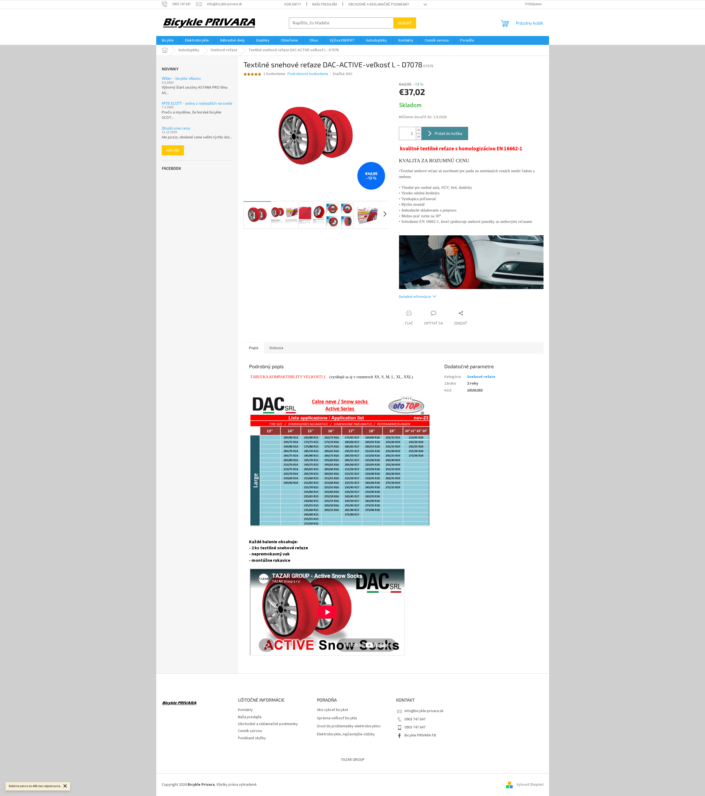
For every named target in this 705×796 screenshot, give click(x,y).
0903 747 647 (414, 719)
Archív (173, 150)
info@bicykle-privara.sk (423, 711)
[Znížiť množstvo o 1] (418, 136)
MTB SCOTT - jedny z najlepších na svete (197, 103)
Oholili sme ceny (176, 128)
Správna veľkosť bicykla (337, 718)
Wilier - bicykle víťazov (181, 78)
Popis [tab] (253, 348)
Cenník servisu (250, 731)
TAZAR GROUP (353, 759)
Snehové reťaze (481, 377)
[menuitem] (167, 40)
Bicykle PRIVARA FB (420, 735)
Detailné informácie (415, 297)
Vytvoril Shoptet (530, 784)
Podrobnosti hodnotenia (308, 74)
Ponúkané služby (252, 738)
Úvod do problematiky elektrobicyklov (349, 726)
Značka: (342, 74)
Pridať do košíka (448, 133)
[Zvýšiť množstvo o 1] (418, 130)
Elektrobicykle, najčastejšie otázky (346, 734)
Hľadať (405, 22)
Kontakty (292, 4)
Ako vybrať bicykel (332, 710)
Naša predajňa (324, 4)
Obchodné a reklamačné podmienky (378, 4)
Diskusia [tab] (276, 348)
